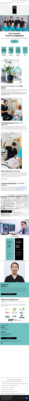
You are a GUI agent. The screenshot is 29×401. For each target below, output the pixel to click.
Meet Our (4, 55)
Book (25, 55)
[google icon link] (2, 342)
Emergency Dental (9, 256)
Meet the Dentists (10, 2)
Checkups (8, 251)
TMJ (7, 257)
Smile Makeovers (18, 255)
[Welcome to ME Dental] (14, 13)
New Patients (3, 3)
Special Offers (22, 2)
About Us (5, 2)
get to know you (8, 129)
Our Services (17, 2)
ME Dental (2, 89)
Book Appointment (14, 41)
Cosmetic (19, 241)
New (18, 55)
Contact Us (8, 3)
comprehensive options (23, 186)
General (9, 241)
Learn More (6, 211)
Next (24, 271)
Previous (4, 271)
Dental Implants (18, 251)
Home (1, 2)
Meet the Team (9, 294)
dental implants (18, 188)
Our (11, 55)
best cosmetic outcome (19, 189)
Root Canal (9, 255)
